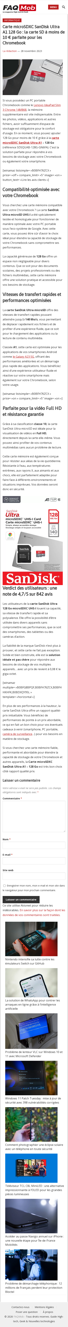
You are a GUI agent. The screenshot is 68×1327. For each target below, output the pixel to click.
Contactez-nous (20, 1307)
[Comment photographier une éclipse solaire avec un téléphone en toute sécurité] (31, 1125)
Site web (8, 870)
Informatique (12, 20)
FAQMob (19, 1316)
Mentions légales (44, 1307)
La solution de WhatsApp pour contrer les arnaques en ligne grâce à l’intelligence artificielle (32, 1004)
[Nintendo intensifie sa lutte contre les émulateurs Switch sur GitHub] (31, 939)
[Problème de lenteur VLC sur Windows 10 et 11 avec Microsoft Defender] (31, 1031)
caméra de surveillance (17, 734)
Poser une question (27, 1312)
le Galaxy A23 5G (23, 357)
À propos (48, 1312)
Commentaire (12, 798)
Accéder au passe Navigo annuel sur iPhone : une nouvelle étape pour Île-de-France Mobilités (34, 1241)
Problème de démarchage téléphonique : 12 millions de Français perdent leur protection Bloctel (33, 1288)
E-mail (8, 854)
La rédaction (10, 51)
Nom (7, 839)
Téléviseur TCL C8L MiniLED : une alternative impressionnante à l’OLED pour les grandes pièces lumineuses (34, 1190)
